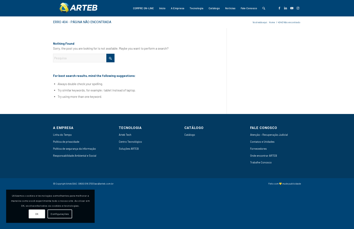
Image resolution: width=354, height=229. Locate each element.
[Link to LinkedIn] (286, 8)
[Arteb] (77, 8)
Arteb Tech (125, 134)
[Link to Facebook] (279, 8)
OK (37, 213)
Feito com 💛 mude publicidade (284, 183)
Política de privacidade (66, 141)
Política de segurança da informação (74, 148)
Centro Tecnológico (130, 141)
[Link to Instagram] (298, 8)
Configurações (60, 213)
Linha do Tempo (62, 134)
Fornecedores (258, 148)
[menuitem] (143, 8)
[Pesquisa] (264, 8)
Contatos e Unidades (262, 141)
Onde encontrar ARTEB (263, 155)
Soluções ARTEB (129, 148)
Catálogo (189, 134)
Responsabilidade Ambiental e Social (74, 155)
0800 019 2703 (86, 183)
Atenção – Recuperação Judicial (269, 134)
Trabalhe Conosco (261, 162)
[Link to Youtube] (292, 8)
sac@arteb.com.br (104, 183)
